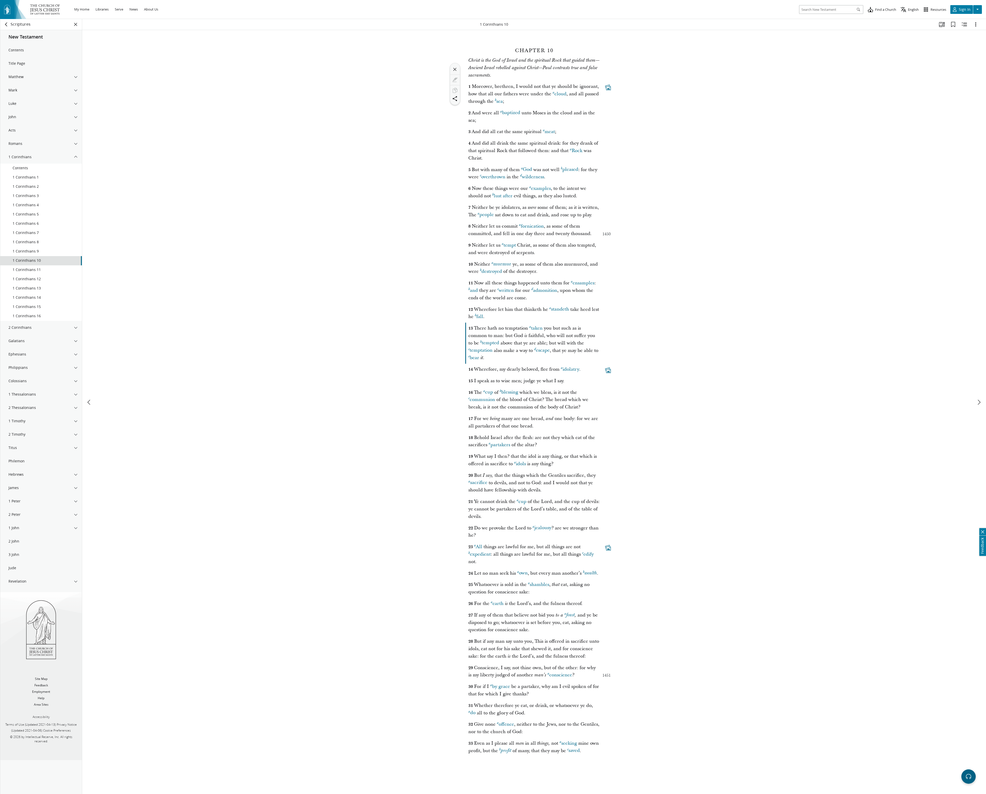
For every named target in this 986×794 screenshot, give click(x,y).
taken (537, 328)
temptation (481, 350)
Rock (577, 150)
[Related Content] (964, 24)
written (506, 290)
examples (541, 188)
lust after (503, 196)
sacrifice (478, 483)
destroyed (491, 271)
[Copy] (455, 90)
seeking (569, 743)
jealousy (542, 528)
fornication (532, 226)
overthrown (493, 177)
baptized (511, 113)
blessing (509, 392)
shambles (539, 584)
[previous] (89, 402)
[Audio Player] (968, 776)
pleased (570, 169)
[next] (979, 402)
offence (506, 724)
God (527, 169)
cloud (560, 94)
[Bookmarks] (953, 24)
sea (499, 101)
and (474, 290)
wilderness (533, 177)
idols (521, 464)
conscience (560, 675)
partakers (500, 445)
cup (489, 392)
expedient (480, 554)
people (486, 215)
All (479, 547)
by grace (501, 686)
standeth (560, 309)
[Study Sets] (942, 24)
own (523, 573)
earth (498, 603)
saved (574, 751)
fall (479, 316)
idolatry (571, 369)
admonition (545, 290)
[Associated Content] (608, 88)
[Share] (455, 99)
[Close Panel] (76, 24)
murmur (502, 264)
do (473, 713)
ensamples (583, 283)
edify (588, 554)
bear (474, 357)
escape (543, 350)
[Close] (455, 69)
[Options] (976, 24)
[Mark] (455, 80)
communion (482, 399)
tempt (510, 245)
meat (550, 131)
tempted (490, 343)
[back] (6, 24)
